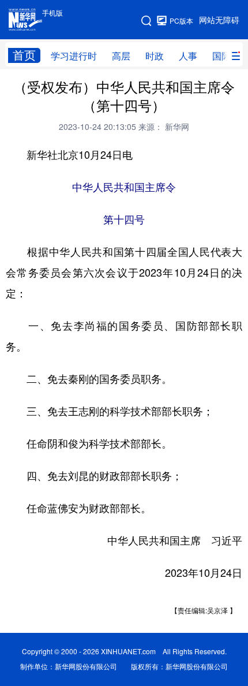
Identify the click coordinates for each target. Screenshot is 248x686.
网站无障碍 (219, 20)
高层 (121, 56)
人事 (188, 56)
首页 (24, 55)
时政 (154, 56)
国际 (221, 56)
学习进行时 (74, 56)
